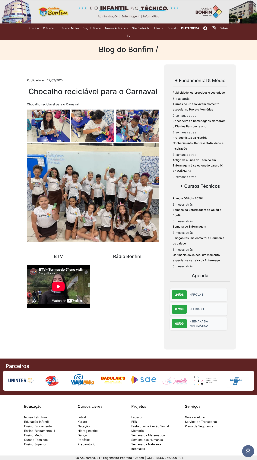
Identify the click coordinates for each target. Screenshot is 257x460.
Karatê (82, 422)
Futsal (82, 417)
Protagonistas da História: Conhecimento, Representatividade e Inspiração (198, 143)
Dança (82, 435)
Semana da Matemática (148, 435)
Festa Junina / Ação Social (150, 426)
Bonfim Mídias (70, 28)
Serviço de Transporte (201, 422)
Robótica (84, 440)
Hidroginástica (88, 431)
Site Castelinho (141, 28)
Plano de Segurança (199, 426)
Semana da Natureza (146, 444)
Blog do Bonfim (92, 28)
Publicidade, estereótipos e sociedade (199, 92)
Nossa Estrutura (35, 417)
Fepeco (136, 417)
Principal (34, 28)
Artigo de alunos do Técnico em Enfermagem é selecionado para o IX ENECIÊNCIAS (198, 165)
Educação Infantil (36, 422)
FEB (134, 422)
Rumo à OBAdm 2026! (188, 198)
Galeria (224, 28)
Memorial (137, 431)
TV (128, 35)
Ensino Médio (33, 435)
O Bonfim (48, 28)
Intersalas (138, 449)
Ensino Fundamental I (39, 426)
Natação (84, 426)
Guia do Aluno (195, 417)
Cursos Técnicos (36, 440)
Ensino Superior (35, 444)
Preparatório (87, 444)
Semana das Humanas (147, 440)
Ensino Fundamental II (39, 431)
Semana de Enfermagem (189, 226)
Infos (157, 28)
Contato (172, 28)
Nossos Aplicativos (116, 28)
